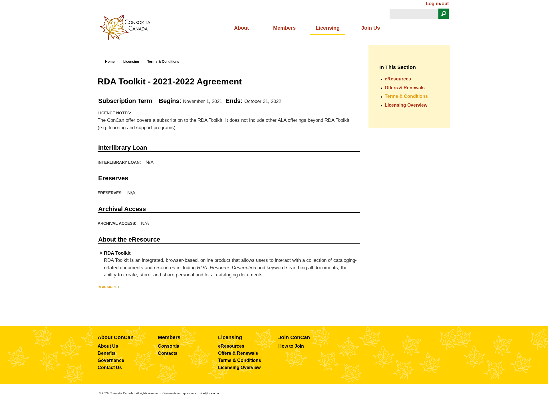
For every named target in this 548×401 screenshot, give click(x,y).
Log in (433, 3)
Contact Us (110, 367)
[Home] (127, 29)
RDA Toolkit (117, 253)
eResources (398, 78)
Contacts (168, 353)
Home (110, 62)
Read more (107, 287)
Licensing (328, 28)
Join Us (370, 28)
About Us (108, 346)
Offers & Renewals (405, 87)
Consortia (168, 346)
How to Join (291, 346)
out (445, 3)
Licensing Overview (406, 105)
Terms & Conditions (163, 62)
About (241, 28)
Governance (111, 360)
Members (284, 28)
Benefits (107, 353)
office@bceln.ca (208, 393)
